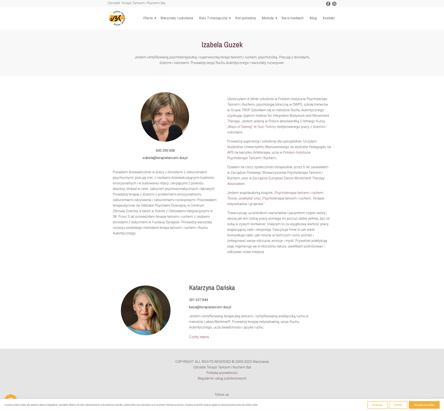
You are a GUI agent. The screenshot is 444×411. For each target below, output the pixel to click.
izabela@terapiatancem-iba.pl (164, 158)
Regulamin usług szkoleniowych (222, 378)
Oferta (148, 18)
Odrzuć (398, 405)
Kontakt (329, 18)
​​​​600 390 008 (165, 150)
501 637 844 (198, 300)
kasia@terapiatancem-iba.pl (210, 307)
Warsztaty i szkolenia (176, 18)
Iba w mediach (292, 18)
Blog (313, 18)
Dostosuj (377, 405)
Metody (268, 18)
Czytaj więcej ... (200, 337)
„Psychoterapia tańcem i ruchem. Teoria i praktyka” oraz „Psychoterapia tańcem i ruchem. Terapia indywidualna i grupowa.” (275, 198)
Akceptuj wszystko (424, 405)
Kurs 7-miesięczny (213, 18)
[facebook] (328, 4)
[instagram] (334, 4)
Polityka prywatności (222, 373)
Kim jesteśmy (245, 18)
